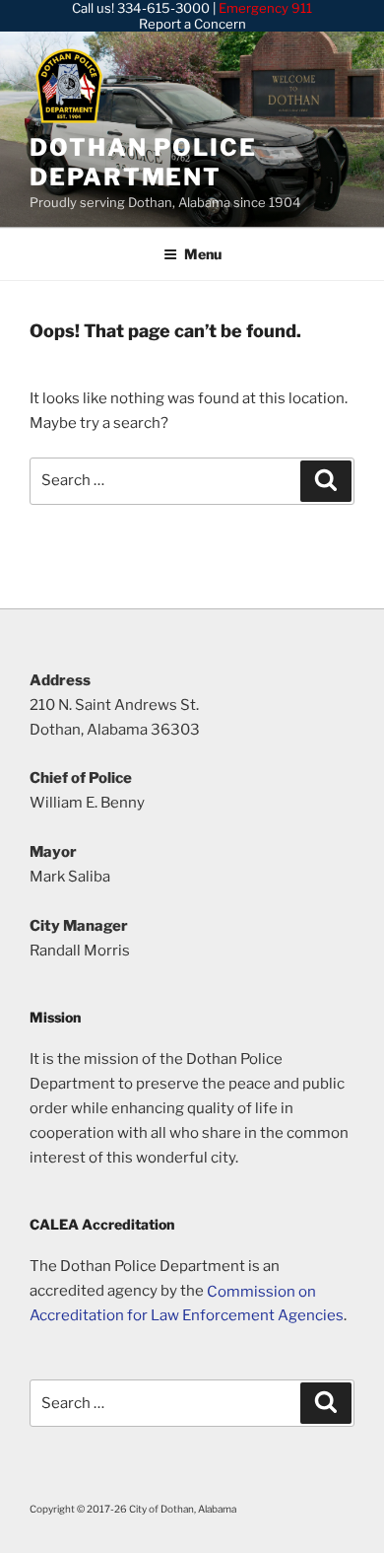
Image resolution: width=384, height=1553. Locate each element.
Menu (203, 254)
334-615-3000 (163, 8)
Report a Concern (192, 24)
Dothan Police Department (143, 162)
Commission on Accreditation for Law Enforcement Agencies (187, 1303)
